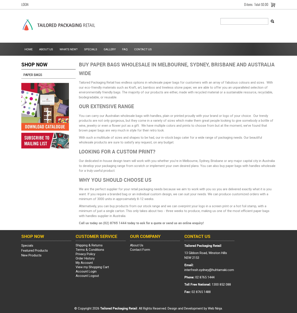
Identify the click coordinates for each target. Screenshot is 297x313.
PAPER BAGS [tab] (32, 75)
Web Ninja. (215, 308)
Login (24, 4)
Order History (85, 258)
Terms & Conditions (90, 250)
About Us (46, 49)
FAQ (125, 49)
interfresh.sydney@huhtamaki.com (209, 270)
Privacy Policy (85, 254)
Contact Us (143, 49)
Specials (90, 49)
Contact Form (140, 250)
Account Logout (87, 276)
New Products (31, 255)
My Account (84, 263)
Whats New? (69, 49)
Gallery (110, 49)
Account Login (86, 271)
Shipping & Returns (89, 245)
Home (29, 49)
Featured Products (34, 250)
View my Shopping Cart (92, 267)
